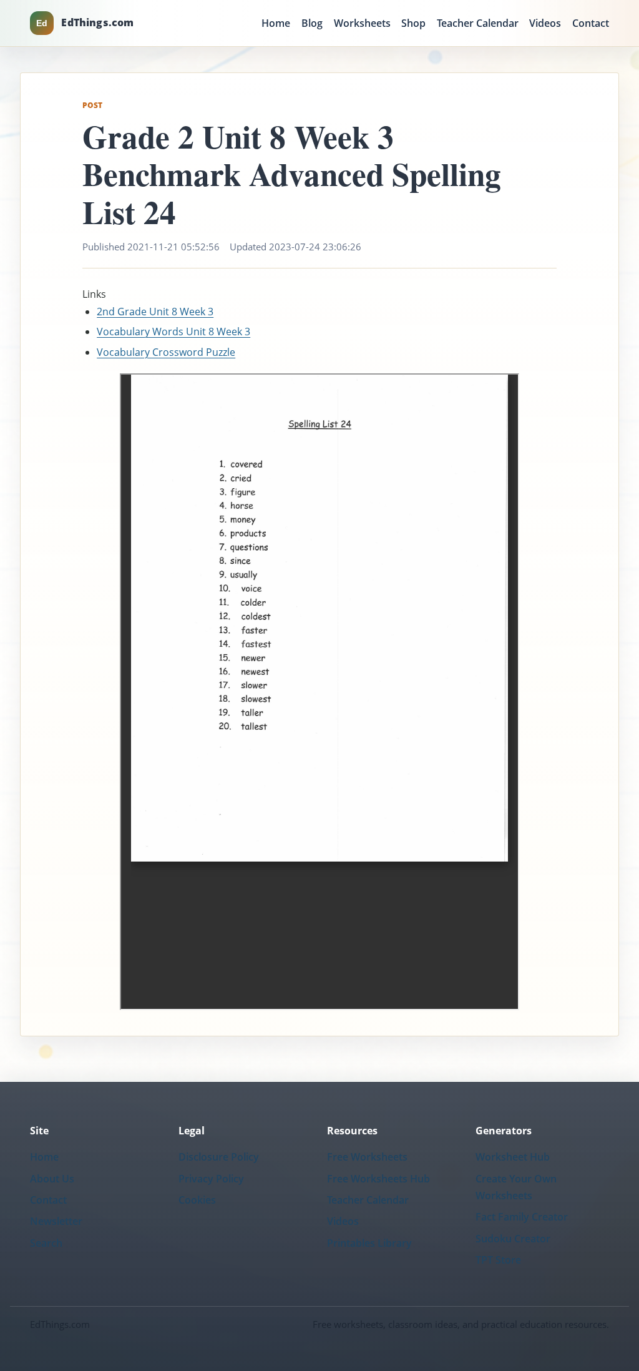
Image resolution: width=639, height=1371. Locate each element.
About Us (52, 1179)
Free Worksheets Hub (378, 1179)
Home (275, 23)
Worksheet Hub (513, 1157)
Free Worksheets (367, 1157)
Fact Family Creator (522, 1217)
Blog (312, 23)
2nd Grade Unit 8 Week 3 (155, 311)
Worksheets (362, 23)
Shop (413, 23)
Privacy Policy (211, 1179)
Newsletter (56, 1221)
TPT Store (498, 1260)
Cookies (197, 1200)
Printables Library (369, 1243)
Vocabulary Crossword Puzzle (166, 352)
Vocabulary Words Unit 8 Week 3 (173, 331)
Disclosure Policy (218, 1157)
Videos (545, 23)
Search (46, 1243)
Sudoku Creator (513, 1239)
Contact (590, 23)
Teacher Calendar (478, 23)
